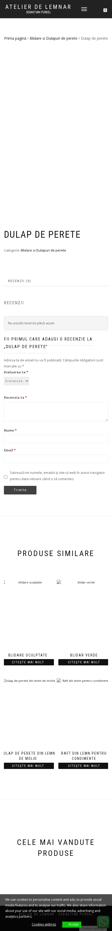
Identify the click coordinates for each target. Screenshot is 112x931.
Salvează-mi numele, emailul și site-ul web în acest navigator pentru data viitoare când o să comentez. (57, 475)
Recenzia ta (15, 397)
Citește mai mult (28, 662)
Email (10, 450)
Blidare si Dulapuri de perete (53, 38)
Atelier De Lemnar (38, 7)
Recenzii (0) (19, 281)
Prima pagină (15, 38)
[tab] (20, 281)
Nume (10, 430)
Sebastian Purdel (38, 12)
